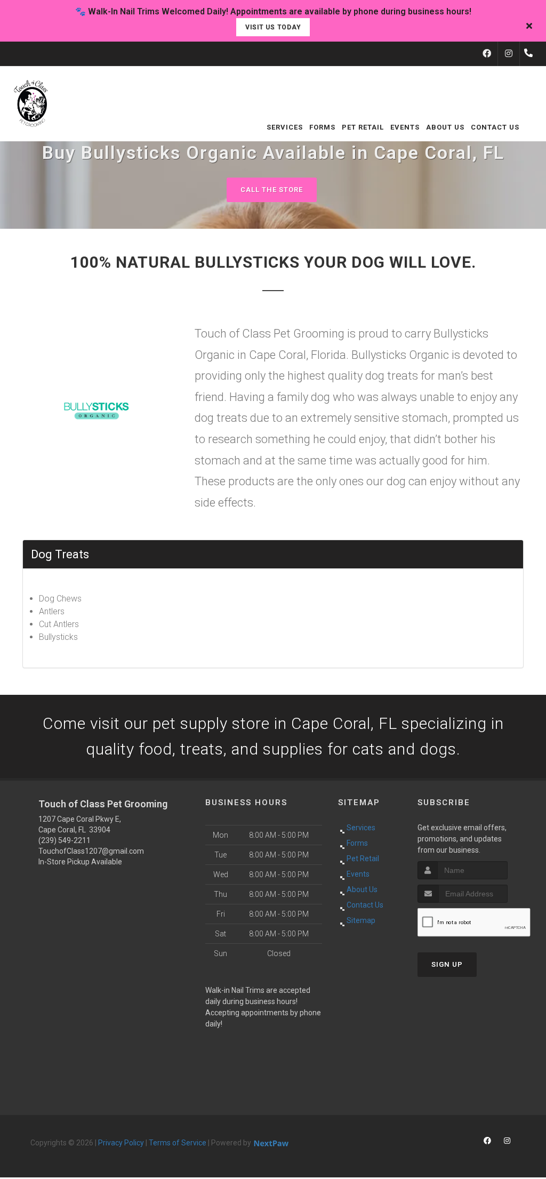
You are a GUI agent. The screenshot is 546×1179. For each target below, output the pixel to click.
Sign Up (447, 964)
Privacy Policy (121, 1142)
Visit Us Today (273, 27)
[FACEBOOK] (486, 54)
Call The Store (271, 190)
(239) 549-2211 (64, 840)
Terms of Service (177, 1142)
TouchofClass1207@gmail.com (91, 851)
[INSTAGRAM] (508, 54)
